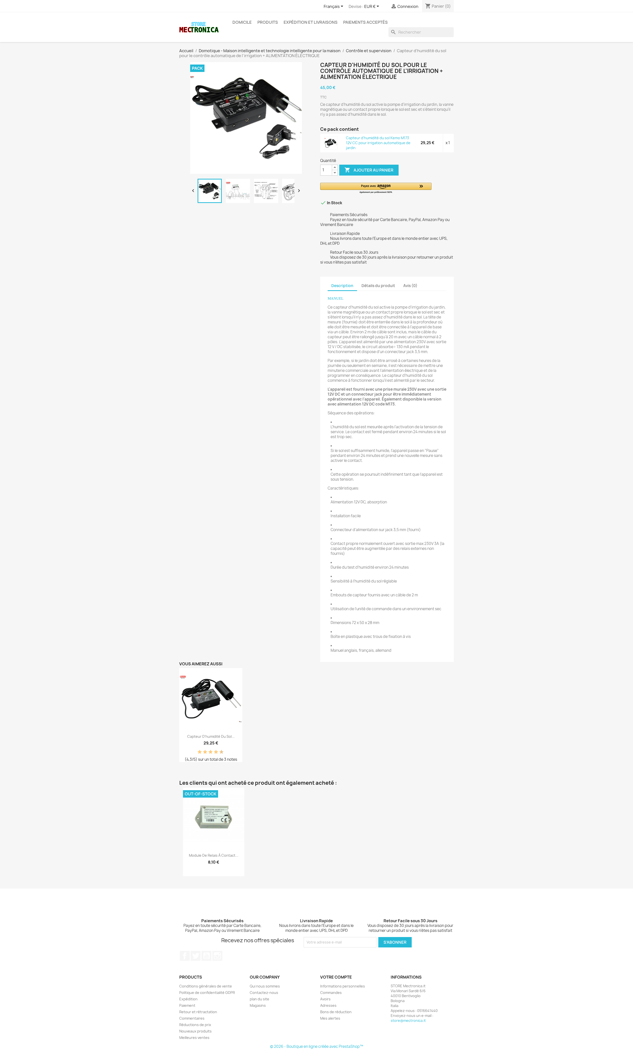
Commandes (331, 992)
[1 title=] (198, 752)
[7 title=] (214, 752)
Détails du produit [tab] (378, 285)
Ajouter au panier (368, 170)
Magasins (258, 1005)
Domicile (242, 22)
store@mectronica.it (408, 1020)
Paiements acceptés (365, 22)
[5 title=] (208, 752)
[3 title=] (203, 752)
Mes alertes (330, 1018)
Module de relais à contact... (213, 855)
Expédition (188, 999)
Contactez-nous (264, 992)
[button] (375, 188)
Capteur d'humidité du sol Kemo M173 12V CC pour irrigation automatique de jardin (378, 142)
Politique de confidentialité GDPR (207, 992)
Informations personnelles (342, 986)
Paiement (187, 1005)
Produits (267, 22)
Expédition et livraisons (311, 22)
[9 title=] (219, 752)
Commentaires (191, 1018)
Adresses (328, 1005)
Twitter (196, 956)
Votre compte (336, 977)
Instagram (217, 956)
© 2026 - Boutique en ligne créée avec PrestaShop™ (316, 1046)
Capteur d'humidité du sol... (211, 736)
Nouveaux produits (195, 1031)
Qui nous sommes (265, 986)
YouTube (206, 956)
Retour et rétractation (198, 1011)
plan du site (259, 999)
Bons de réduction (336, 1011)
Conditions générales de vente (205, 986)
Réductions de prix (195, 1024)
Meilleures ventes (194, 1037)
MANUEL (335, 298)
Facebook (185, 956)
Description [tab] (342, 285)
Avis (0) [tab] (410, 285)
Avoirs (325, 999)
